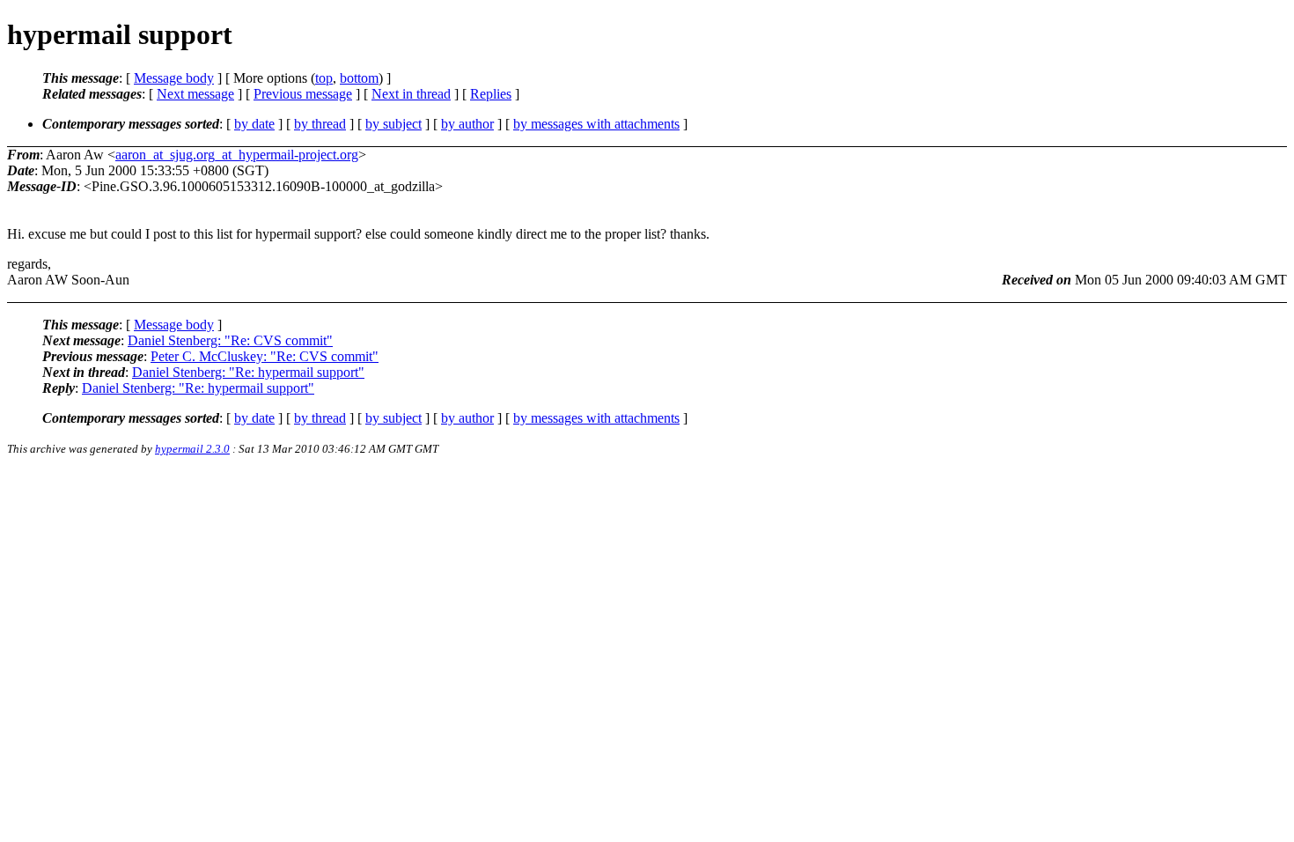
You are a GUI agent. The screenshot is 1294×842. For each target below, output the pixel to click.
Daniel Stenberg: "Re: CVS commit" (230, 340)
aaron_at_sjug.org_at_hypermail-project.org (236, 154)
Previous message (303, 93)
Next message (195, 93)
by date (254, 123)
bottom (359, 77)
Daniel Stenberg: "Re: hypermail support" (248, 372)
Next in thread (411, 93)
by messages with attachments (596, 123)
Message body (174, 77)
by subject (393, 123)
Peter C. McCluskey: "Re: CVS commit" (265, 356)
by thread (320, 123)
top (324, 77)
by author (467, 123)
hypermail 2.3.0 (192, 448)
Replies (490, 93)
